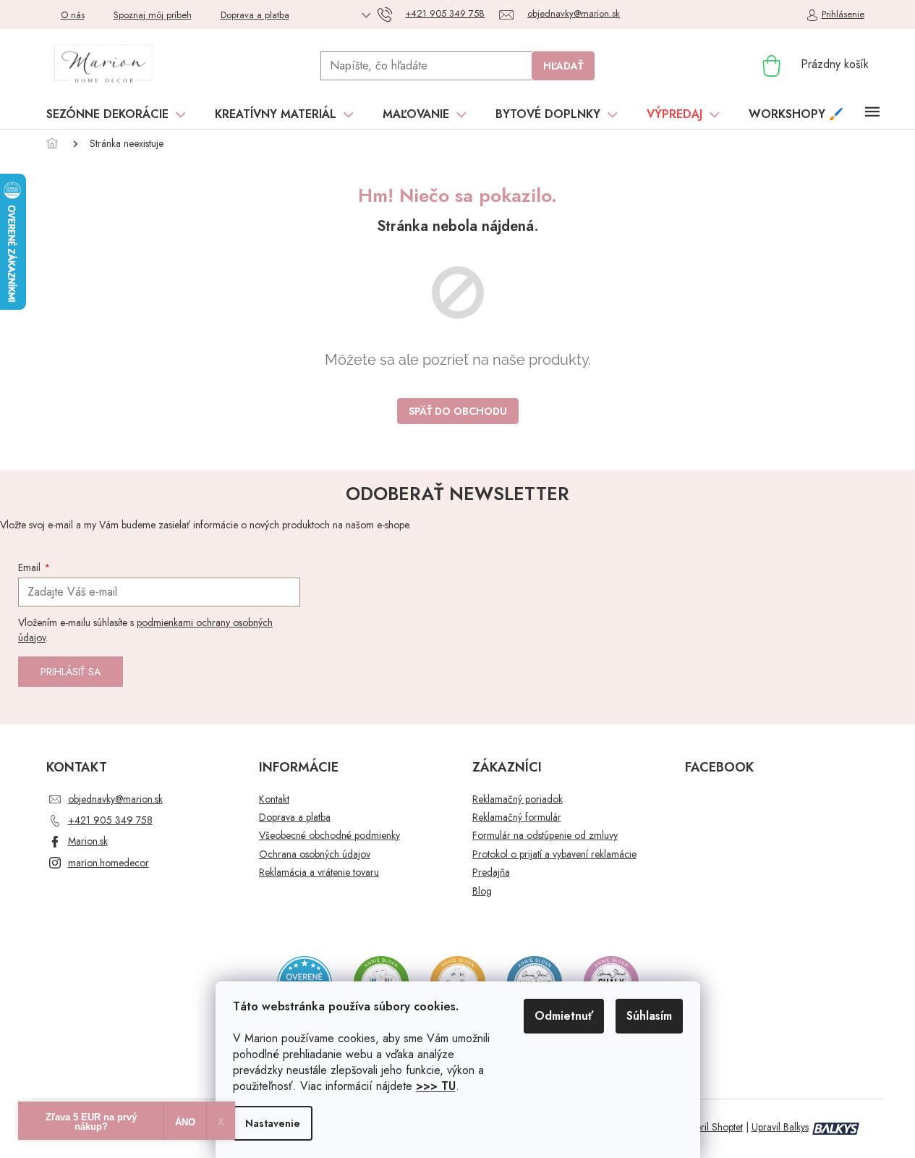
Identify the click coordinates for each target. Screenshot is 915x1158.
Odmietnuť (564, 1015)
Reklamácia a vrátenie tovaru (319, 872)
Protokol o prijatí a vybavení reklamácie (554, 854)
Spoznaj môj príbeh (153, 15)
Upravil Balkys (780, 1127)
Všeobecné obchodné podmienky (329, 835)
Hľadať (563, 66)
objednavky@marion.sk (115, 799)
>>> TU (436, 1086)
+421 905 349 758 (110, 820)
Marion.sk (88, 841)
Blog (482, 891)
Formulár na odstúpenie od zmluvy (545, 835)
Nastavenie (272, 1123)
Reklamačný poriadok (517, 799)
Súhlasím (649, 1015)
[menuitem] (116, 114)
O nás (73, 15)
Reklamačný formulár (516, 817)
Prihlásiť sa (71, 671)
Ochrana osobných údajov (314, 854)
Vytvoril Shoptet (710, 1127)
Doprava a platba (255, 15)
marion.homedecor (108, 862)
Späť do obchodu (458, 411)
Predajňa (491, 872)
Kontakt (274, 799)
